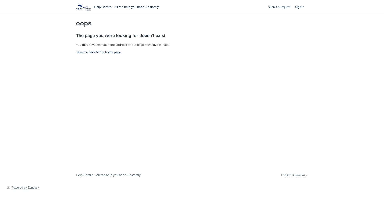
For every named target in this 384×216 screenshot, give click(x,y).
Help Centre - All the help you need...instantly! (108, 175)
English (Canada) (293, 175)
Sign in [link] (299, 7)
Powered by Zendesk (25, 187)
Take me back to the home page (98, 52)
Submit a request (279, 7)
